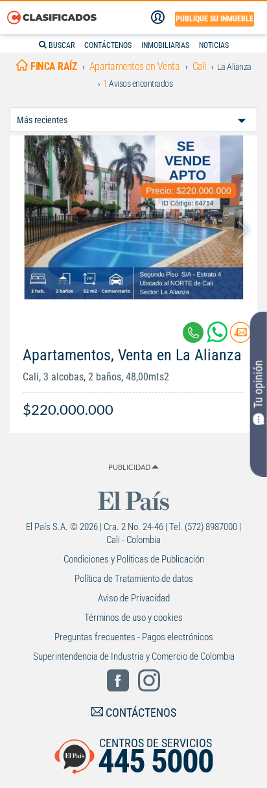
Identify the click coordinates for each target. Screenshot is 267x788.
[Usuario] (158, 17)
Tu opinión (258, 384)
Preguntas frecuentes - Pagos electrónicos (133, 637)
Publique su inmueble (214, 18)
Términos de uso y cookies (133, 617)
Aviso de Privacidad (134, 598)
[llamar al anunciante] (193, 332)
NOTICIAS (214, 45)
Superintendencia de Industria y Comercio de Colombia (134, 656)
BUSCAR (61, 45)
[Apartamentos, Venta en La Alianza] (133, 217)
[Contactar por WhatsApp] (218, 337)
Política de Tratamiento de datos (134, 579)
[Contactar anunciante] (240, 337)
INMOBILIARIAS (165, 45)
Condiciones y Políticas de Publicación (134, 559)
